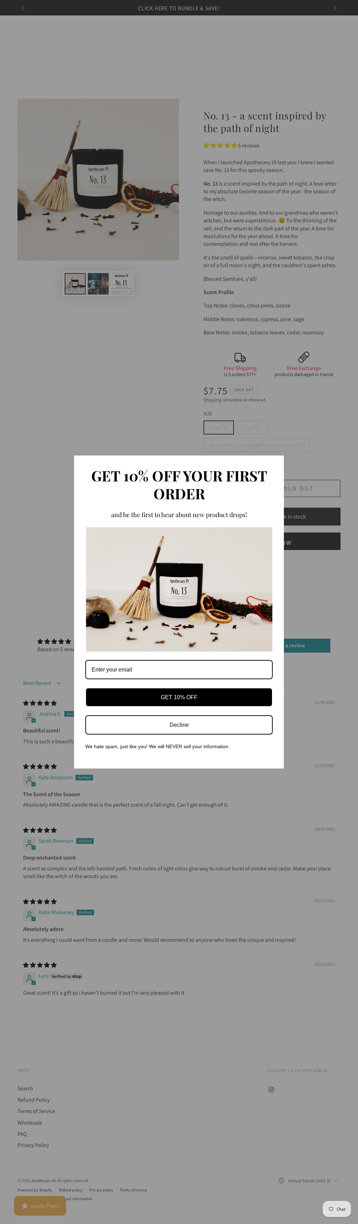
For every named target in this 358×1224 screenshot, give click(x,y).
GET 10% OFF (179, 697)
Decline (179, 725)
